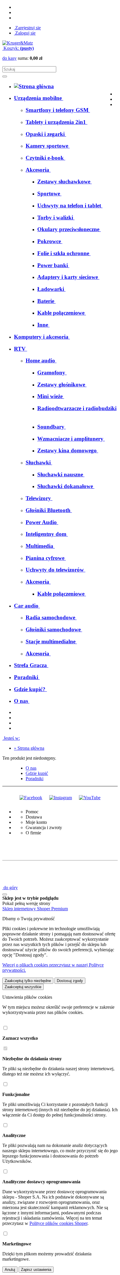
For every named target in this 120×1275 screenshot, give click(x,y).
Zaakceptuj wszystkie (23, 987)
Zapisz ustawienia (36, 1269)
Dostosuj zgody (70, 981)
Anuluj (10, 1269)
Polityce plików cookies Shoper (58, 1223)
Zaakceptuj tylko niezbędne (28, 981)
